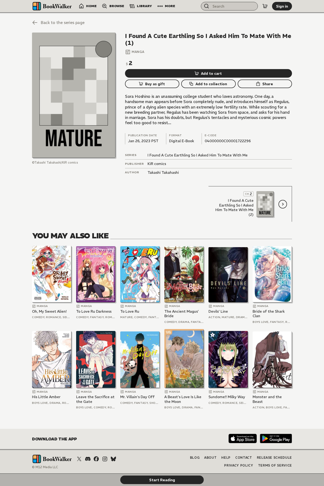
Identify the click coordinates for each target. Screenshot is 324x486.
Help (226, 457)
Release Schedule (274, 457)
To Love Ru (129, 311)
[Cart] (265, 6)
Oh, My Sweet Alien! (49, 311)
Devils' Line (218, 311)
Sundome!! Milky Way (226, 397)
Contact (243, 457)
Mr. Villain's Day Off (137, 397)
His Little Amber (46, 397)
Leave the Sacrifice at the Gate (95, 399)
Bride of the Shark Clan (269, 313)
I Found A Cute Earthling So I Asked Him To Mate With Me (198, 155)
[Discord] (88, 459)
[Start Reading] (74, 95)
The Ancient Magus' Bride (181, 313)
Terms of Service (275, 465)
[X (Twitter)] (79, 459)
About (210, 457)
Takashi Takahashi (163, 172)
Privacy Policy (238, 465)
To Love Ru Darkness (93, 311)
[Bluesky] (113, 459)
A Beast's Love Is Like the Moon (182, 399)
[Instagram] (105, 459)
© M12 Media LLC (45, 467)
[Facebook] (96, 459)
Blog (195, 457)
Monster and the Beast (267, 399)
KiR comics (157, 163)
